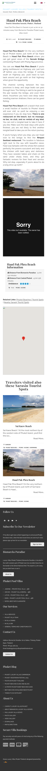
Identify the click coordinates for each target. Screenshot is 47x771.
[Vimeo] (16, 520)
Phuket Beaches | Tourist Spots (30, 299)
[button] (35, 3)
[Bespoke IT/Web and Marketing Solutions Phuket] (5, 762)
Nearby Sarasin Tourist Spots (16, 302)
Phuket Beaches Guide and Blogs (17, 684)
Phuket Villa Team (11, 617)
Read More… (38, 438)
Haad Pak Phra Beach (23, 479)
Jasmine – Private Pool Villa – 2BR (17, 589)
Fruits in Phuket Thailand (14, 681)
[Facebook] (4, 520)
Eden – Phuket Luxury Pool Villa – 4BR (19, 598)
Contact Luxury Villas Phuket (16, 706)
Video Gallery (10, 718)
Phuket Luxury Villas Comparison (17, 674)
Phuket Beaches (25, 39)
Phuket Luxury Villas (14, 9)
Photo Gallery (10, 715)
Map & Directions (11, 724)
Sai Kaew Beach (23, 426)
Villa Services (10, 614)
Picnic (24, 42)
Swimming (33, 447)
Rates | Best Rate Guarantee (15, 601)
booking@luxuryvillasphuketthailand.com (20, 648)
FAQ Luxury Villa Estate (13, 712)
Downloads (9, 721)
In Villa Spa (9, 623)
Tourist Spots (34, 9)
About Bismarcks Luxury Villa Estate (19, 709)
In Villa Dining (10, 620)
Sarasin (38, 39)
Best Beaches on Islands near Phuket (19, 690)
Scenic (30, 42)
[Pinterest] (8, 520)
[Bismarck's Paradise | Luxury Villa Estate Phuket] (9, 3)
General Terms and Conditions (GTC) (18, 626)
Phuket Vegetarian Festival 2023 (16, 678)
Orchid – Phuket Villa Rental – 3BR (17, 592)
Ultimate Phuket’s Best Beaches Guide (19, 687)
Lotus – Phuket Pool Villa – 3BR (16, 595)
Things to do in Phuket (13, 693)
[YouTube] (12, 520)
